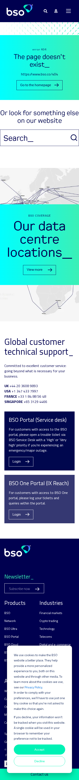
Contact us (39, 774)
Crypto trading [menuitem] (49, 620)
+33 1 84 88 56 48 (32, 396)
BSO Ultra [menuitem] (10, 628)
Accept (39, 749)
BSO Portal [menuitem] (11, 636)
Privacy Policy (33, 687)
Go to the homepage (35, 85)
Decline (39, 761)
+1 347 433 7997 (25, 391)
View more (35, 269)
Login (17, 461)
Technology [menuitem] (47, 628)
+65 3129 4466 (35, 401)
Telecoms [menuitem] (46, 636)
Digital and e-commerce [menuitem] (55, 644)
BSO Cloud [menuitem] (11, 644)
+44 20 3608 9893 (23, 385)
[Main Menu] (68, 11)
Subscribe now (20, 588)
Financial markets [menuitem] (51, 613)
